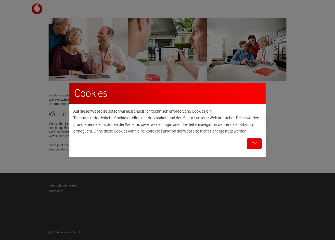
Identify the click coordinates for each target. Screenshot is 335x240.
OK (254, 143)
